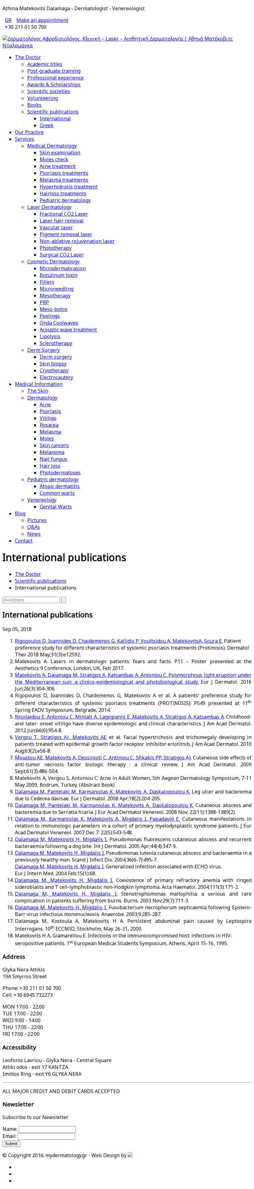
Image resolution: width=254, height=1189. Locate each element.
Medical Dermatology (52, 145)
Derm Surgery (43, 350)
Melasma (50, 431)
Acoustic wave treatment (68, 329)
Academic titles (44, 64)
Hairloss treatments (63, 193)
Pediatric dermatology (65, 200)
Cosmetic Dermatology (53, 261)
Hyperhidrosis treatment (69, 186)
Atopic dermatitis (60, 486)
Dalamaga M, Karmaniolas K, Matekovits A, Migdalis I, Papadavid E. (97, 818)
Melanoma (52, 452)
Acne (45, 404)
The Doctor (28, 57)
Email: (9, 1136)
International (55, 118)
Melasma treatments (64, 179)
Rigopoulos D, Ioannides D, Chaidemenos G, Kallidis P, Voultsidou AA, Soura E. (119, 641)
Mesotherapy (55, 295)
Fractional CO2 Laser (64, 213)
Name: (9, 1129)
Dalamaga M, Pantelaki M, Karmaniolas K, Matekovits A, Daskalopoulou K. (102, 791)
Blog (20, 513)
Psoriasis (50, 411)
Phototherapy (56, 247)
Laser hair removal (62, 220)
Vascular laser (56, 227)
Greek (47, 125)
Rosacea (49, 425)
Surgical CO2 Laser (62, 254)
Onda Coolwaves (59, 322)
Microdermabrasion (63, 268)
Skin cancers (54, 445)
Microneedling (56, 288)
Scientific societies (48, 91)
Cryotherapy (54, 370)
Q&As (33, 527)
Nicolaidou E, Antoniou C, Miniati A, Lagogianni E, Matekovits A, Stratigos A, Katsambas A (119, 716)
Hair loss (50, 465)
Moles (47, 438)
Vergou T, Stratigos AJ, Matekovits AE (61, 737)
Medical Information (39, 384)
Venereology (41, 499)
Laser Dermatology (49, 207)
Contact (24, 540)
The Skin (37, 390)
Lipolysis (50, 336)
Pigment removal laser (66, 234)
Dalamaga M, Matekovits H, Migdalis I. (61, 839)
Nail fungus (53, 459)
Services (24, 139)
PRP (44, 302)
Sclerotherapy (56, 343)
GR (8, 20)
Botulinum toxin (58, 275)
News (34, 533)
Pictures (36, 520)
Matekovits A (30, 675)
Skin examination (60, 152)
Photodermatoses (60, 472)
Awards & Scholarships (54, 84)
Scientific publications (53, 111)
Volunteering (42, 98)
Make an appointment (42, 20)
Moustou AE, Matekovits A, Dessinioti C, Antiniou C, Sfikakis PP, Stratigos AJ (103, 757)
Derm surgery (56, 356)
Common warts (57, 493)
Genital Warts (56, 506)
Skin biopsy (53, 363)
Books (34, 105)
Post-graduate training (54, 70)
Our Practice (29, 132)
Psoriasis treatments (64, 173)
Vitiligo (48, 418)
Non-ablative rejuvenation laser (77, 241)
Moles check (54, 159)
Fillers (47, 282)
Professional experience (55, 77)
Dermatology (42, 397)
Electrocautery (56, 377)
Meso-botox (53, 309)
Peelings (50, 316)
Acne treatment (58, 166)
